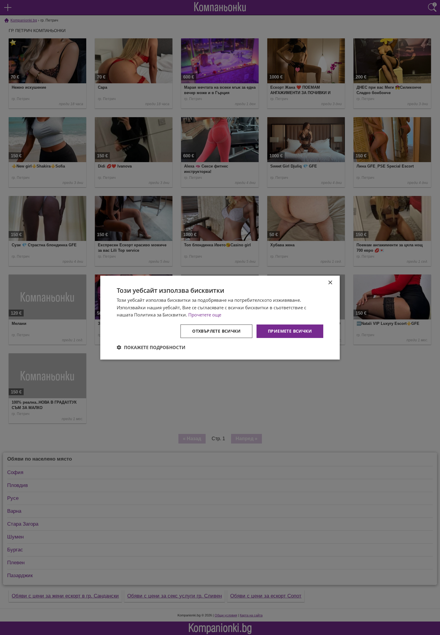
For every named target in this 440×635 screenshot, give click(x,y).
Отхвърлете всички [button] (216, 331)
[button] (151, 347)
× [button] (330, 282)
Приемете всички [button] (290, 331)
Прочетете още (204, 315)
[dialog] (220, 317)
